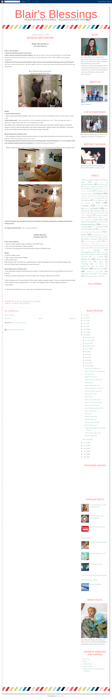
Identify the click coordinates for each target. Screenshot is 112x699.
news (88, 243)
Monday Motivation (91, 377)
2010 (85, 446)
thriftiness (97, 269)
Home (40, 318)
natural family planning (89, 241)
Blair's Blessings (56, 14)
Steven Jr (85, 259)
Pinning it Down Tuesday (92, 405)
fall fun (87, 208)
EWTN (85, 661)
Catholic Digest (87, 664)
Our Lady (91, 245)
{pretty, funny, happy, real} (93, 368)
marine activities (96, 232)
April (87, 360)
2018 (85, 318)
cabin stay (96, 196)
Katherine (100, 227)
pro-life (103, 252)
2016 (85, 324)
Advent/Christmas (87, 184)
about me (99, 182)
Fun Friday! (88, 414)
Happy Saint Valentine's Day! (93, 402)
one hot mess (101, 243)
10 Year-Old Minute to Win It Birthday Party (98, 506)
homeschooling (88, 224)
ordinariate (84, 245)
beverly (103, 191)
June (86, 354)
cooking (99, 198)
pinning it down (101, 248)
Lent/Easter (91, 229)
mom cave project (101, 237)
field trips (97, 211)
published (84, 254)
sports (101, 256)
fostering (83, 215)
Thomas (84, 268)
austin (104, 188)
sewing (94, 256)
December (88, 337)
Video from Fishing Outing (89, 580)
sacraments (84, 257)
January (87, 439)
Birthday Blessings (90, 419)
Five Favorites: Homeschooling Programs (94, 575)
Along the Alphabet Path (92, 187)
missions (104, 235)
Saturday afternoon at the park (93, 388)
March (87, 363)
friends (89, 215)
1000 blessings (85, 180)
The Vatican (86, 659)
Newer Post (8, 318)
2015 (85, 326)
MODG (92, 237)
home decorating (87, 222)
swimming (84, 264)
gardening (98, 215)
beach (91, 191)
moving (104, 239)
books (82, 196)
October (87, 343)
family (95, 208)
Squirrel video (89, 397)
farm (106, 208)
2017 (85, 321)
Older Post (73, 318)
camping (103, 196)
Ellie (98, 202)
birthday (89, 194)
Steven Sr (100, 259)
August (87, 349)
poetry (82, 250)
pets (104, 245)
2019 (85, 315)
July (86, 352)
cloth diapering (91, 198)
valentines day (91, 271)
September (88, 346)
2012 (85, 335)
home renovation (101, 222)
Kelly (82, 229)
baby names (84, 191)
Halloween (95, 217)
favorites (87, 211)
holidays (101, 219)
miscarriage (96, 235)
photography (85, 248)
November (88, 340)
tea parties (99, 264)
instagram (84, 227)
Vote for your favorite (96, 564)
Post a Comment (9, 315)
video (101, 271)
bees (98, 191)
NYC (94, 243)
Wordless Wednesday (91, 417)
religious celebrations (96, 254)
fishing (92, 213)
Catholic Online (87, 666)
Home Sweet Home (95, 584)
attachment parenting (94, 188)
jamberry (94, 227)
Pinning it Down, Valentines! (93, 391)
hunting (103, 225)
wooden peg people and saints (93, 276)
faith (105, 206)
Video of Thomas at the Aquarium (95, 371)
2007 (85, 454)
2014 (85, 329)
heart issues (90, 220)
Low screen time (89, 374)
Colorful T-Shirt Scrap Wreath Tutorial (96, 517)
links (99, 229)
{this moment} (89, 382)
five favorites (100, 213)
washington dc (85, 274)
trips (105, 268)
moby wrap (84, 237)
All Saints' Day (103, 184)
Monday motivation (21, 303)
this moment (100, 266)
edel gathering (85, 203)
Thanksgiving (85, 266)
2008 (85, 451)
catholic (83, 198)
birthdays (98, 193)
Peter (98, 245)
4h (99, 180)
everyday (85, 205)
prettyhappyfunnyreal (88, 252)
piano (93, 248)
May (86, 357)
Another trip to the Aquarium (93, 380)
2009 (85, 448)
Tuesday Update (86, 538)
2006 (85, 457)
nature (99, 241)
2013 (85, 332)
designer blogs (60, 696)
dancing (87, 200)
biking (82, 194)
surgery (101, 262)
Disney (102, 200)
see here (61, 141)
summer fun (86, 261)
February (88, 366)
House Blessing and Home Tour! (94, 408)
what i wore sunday (100, 274)
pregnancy (96, 250)
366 (94, 180)
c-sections (89, 196)
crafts (105, 198)
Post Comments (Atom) (19, 323)
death (95, 200)
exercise (98, 206)
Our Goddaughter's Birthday (98, 542)
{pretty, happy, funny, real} (93, 385)
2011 (85, 443)
